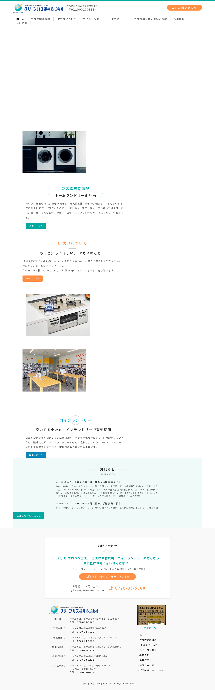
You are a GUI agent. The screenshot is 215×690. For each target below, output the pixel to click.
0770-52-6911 (85, 672)
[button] (107, 105)
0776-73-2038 (85, 640)
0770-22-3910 (85, 631)
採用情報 (179, 19)
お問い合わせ (187, 7)
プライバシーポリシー (151, 670)
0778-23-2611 (85, 659)
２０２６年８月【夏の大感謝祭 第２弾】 (97, 482)
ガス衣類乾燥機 (40, 19)
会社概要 (21, 23)
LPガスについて (66, 19)
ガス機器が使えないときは (150, 19)
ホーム (20, 19)
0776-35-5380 (130, 588)
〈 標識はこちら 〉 (151, 627)
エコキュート (119, 19)
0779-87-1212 (85, 650)
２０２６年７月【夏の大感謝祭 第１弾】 (97, 503)
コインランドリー (94, 19)
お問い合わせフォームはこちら (111, 576)
